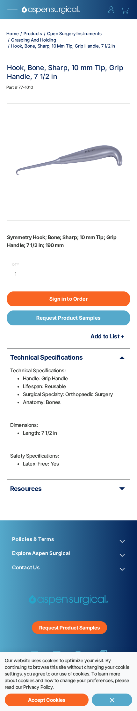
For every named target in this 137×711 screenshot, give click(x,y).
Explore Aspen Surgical (41, 553)
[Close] (112, 700)
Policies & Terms (33, 539)
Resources (26, 488)
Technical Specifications (46, 357)
